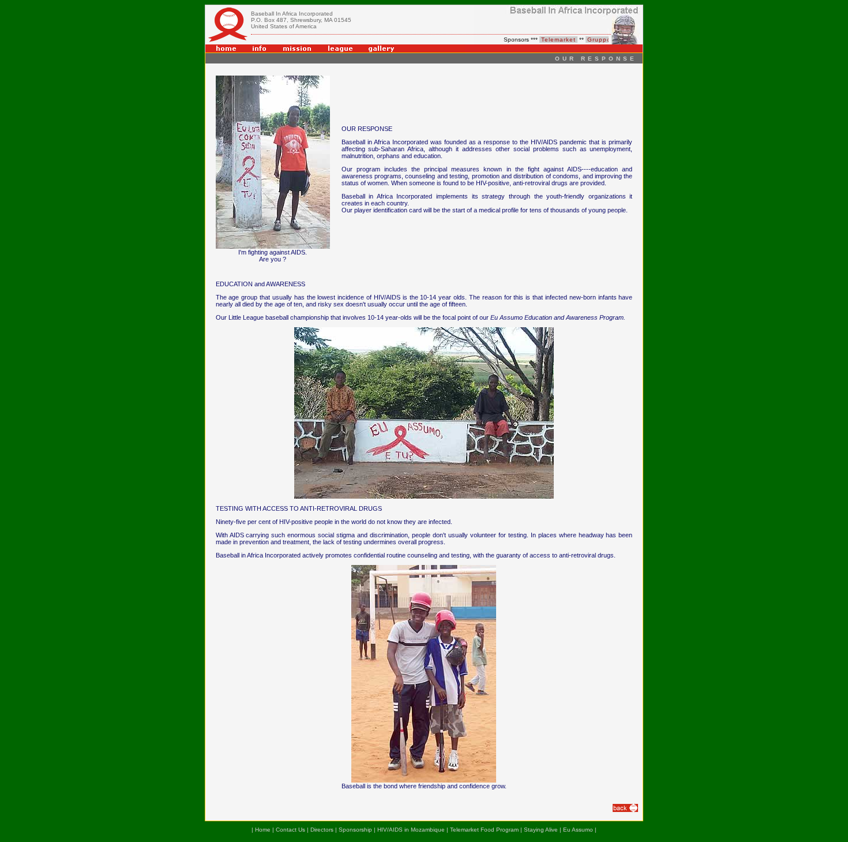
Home (263, 829)
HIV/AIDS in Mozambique (411, 829)
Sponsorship (355, 829)
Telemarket (552, 39)
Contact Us (290, 829)
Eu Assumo (578, 829)
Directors (321, 829)
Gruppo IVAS (601, 39)
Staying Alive (541, 829)
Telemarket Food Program (484, 829)
